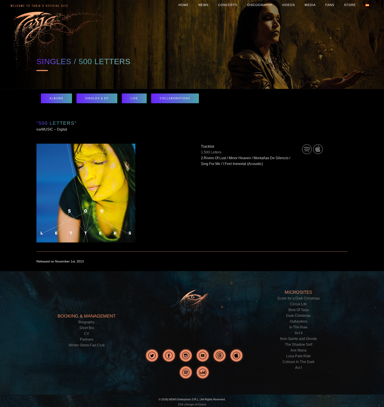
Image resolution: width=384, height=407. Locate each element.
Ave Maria (298, 350)
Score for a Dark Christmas (298, 298)
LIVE (134, 98)
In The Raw (298, 327)
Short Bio (86, 328)
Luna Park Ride (298, 356)
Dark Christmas (298, 316)
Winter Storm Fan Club (87, 345)
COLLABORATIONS (175, 98)
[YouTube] (202, 355)
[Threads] (219, 355)
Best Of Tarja (298, 310)
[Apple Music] (236, 355)
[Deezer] (202, 372)
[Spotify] (186, 372)
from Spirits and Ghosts (298, 339)
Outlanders (298, 321)
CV (86, 334)
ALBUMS (56, 98)
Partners (86, 339)
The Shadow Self (298, 344)
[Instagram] (186, 355)
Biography (86, 322)
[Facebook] (169, 355)
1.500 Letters (211, 152)
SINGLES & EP (97, 98)
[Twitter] (152, 355)
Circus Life (298, 304)
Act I (298, 367)
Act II (298, 333)
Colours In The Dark (298, 362)
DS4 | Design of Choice (192, 404)
